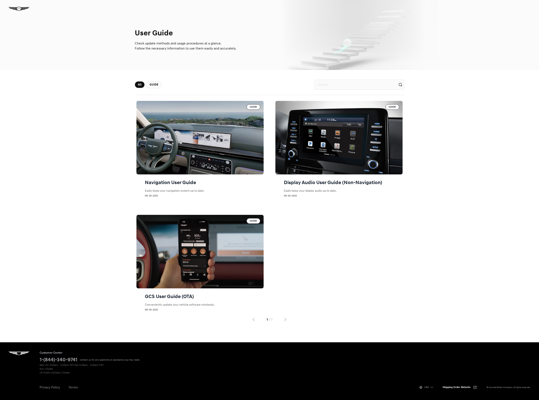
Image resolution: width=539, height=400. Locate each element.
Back (253, 319)
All (139, 84)
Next (286, 319)
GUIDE (153, 84)
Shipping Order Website (457, 387)
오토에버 (18, 9)
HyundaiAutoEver (18, 353)
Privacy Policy (50, 387)
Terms (73, 387)
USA (426, 387)
